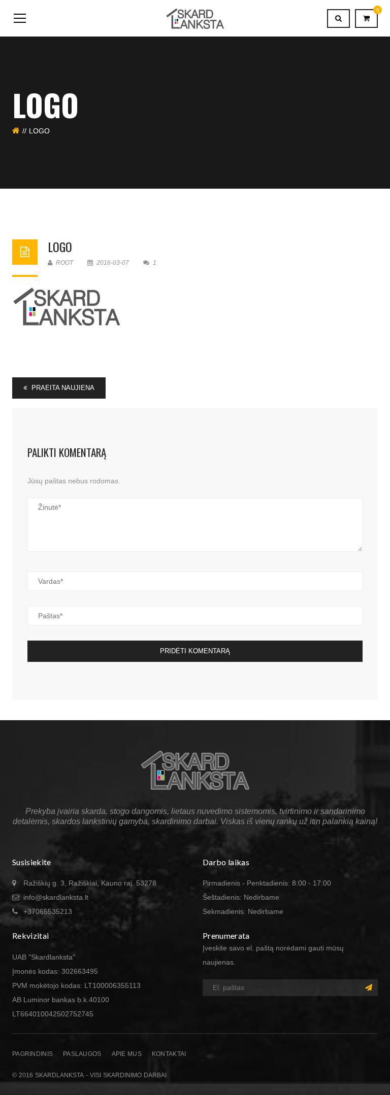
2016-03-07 (113, 262)
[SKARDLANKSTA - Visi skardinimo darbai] (195, 18)
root (63, 262)
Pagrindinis (32, 1053)
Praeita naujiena (61, 388)
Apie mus (127, 1053)
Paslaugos (82, 1053)
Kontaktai (169, 1053)
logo (60, 246)
